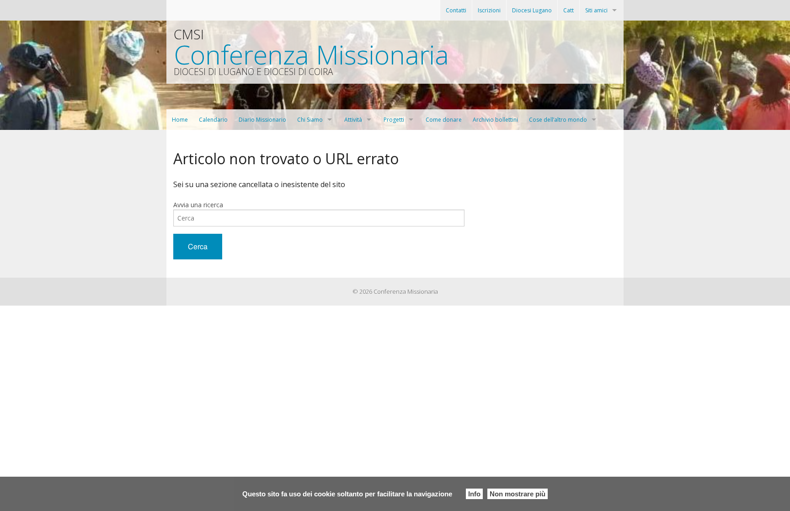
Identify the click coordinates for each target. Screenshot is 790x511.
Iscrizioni (489, 10)
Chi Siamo (310, 120)
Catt (568, 10)
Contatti (456, 10)
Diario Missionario (262, 120)
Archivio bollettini (495, 120)
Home (180, 120)
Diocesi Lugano (532, 10)
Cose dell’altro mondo (558, 120)
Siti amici (596, 10)
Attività (353, 120)
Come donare (444, 120)
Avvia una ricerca (198, 204)
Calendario (213, 120)
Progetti (394, 120)
